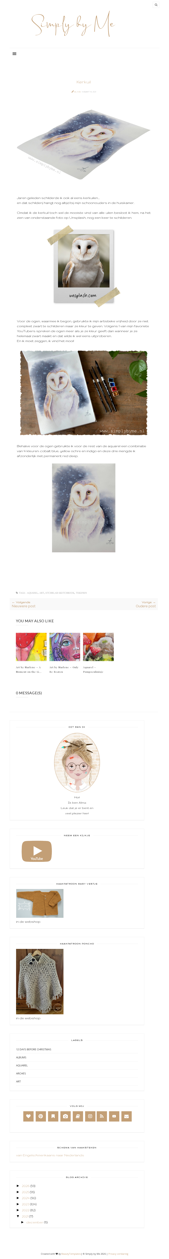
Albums (21, 1057)
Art (41, 593)
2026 (26, 1186)
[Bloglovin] (28, 1116)
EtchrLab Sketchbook (60, 593)
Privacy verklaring (118, 1253)
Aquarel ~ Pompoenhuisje (93, 669)
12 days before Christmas (33, 1049)
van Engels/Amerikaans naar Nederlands (50, 1155)
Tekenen (81, 593)
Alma (77, 92)
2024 (26, 1198)
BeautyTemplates (71, 1253)
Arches (21, 1073)
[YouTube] (114, 1116)
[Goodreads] (78, 1116)
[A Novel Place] (53, 1116)
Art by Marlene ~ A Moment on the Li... (29, 669)
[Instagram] (90, 1116)
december (34, 1222)
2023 (25, 1204)
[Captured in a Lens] (65, 1116)
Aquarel (32, 593)
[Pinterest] (41, 1116)
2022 (25, 1210)
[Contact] (126, 1116)
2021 (25, 1216)
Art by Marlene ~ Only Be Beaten (64, 669)
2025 (25, 1192)
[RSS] (102, 1116)
